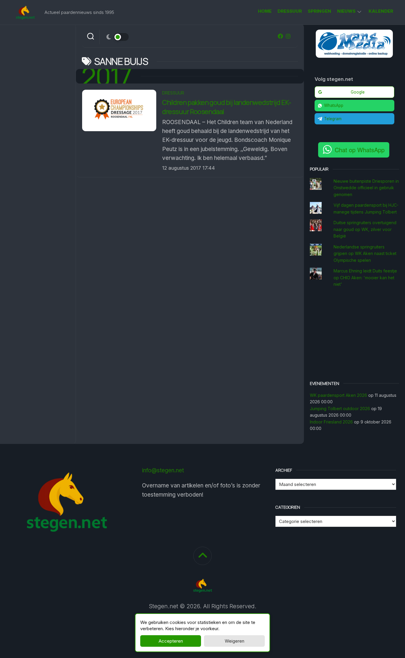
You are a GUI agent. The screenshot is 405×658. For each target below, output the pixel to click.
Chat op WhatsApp (360, 149)
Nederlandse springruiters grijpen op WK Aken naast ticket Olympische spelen (365, 253)
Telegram (333, 118)
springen (319, 11)
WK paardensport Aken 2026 (338, 395)
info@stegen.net (163, 470)
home (265, 11)
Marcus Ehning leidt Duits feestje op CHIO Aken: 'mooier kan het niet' (365, 277)
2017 (107, 76)
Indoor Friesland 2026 (331, 421)
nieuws (346, 11)
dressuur (290, 11)
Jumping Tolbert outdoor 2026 (340, 408)
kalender (381, 11)
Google (358, 92)
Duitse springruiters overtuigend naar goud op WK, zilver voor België (365, 229)
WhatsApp (333, 105)
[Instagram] (288, 36)
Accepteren (171, 641)
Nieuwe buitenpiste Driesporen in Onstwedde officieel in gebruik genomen (366, 188)
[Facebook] (280, 36)
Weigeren (234, 641)
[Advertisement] (354, 335)
